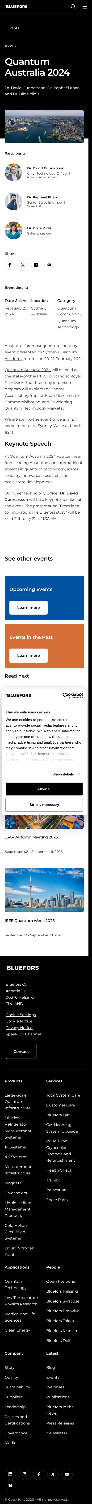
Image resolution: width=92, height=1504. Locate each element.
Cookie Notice (19, 1021)
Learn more (28, 607)
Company (14, 1353)
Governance (16, 1433)
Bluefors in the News (60, 1410)
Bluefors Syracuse (62, 1301)
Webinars (55, 1387)
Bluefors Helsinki (62, 1291)
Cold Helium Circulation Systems (16, 1231)
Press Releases (60, 1423)
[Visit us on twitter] (53, 1474)
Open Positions (60, 1281)
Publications (58, 1397)
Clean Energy (17, 1330)
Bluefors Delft (59, 1340)
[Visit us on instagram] (24, 1474)
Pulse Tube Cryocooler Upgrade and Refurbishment (60, 1151)
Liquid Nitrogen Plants (19, 1251)
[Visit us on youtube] (67, 1474)
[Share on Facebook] (10, 265)
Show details (63, 774)
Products (13, 1081)
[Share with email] (49, 265)
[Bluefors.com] (16, 7)
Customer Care (60, 1105)
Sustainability (17, 1387)
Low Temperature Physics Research (21, 1300)
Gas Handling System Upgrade (62, 1128)
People (53, 1267)
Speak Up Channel (23, 1034)
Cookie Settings (21, 1015)
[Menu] (85, 7)
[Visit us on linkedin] (10, 1474)
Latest (52, 1353)
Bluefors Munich (61, 1330)
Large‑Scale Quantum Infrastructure (18, 1101)
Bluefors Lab (58, 1115)
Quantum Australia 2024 (28, 370)
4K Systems (16, 1157)
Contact (21, 1051)
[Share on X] (23, 265)
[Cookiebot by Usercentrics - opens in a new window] (63, 695)
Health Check (59, 1170)
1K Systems (15, 1147)
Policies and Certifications (17, 1420)
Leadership (15, 1407)
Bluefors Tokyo (60, 1321)
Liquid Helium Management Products (18, 1209)
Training (53, 1180)
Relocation (56, 1190)
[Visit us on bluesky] (10, 1485)
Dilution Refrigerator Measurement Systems (18, 1128)
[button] (73, 7)
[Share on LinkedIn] (36, 265)
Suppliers (13, 1397)
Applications (17, 1267)
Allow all (44, 789)
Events (13, 28)
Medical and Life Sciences (20, 1317)
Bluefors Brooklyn (63, 1311)
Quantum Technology (16, 1284)
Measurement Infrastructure (18, 1170)
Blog (50, 1367)
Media (10, 1443)
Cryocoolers (16, 1193)
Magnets (13, 1183)
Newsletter (56, 1433)
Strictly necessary (44, 804)
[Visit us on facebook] (38, 1474)
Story (10, 1367)
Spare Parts (57, 1200)
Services (54, 1081)
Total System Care (63, 1095)
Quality (11, 1377)
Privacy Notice (19, 1028)
